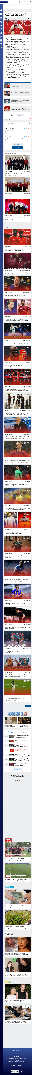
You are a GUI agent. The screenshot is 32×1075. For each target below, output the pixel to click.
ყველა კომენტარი (17, 144)
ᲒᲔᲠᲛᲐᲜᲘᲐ (28, 457)
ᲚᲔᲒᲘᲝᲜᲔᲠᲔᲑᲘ (27, 340)
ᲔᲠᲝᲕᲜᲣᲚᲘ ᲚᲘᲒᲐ (26, 672)
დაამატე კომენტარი (18, 147)
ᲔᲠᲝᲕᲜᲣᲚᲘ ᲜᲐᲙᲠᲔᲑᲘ (25, 270)
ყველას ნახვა (17, 769)
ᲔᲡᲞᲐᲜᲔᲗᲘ (28, 481)
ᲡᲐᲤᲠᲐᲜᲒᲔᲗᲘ (27, 434)
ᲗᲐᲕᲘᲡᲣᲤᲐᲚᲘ (27, 648)
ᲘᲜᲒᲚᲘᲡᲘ (28, 362)
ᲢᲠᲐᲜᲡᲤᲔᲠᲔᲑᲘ (27, 246)
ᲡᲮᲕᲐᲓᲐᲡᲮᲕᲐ (27, 505)
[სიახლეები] (18, 714)
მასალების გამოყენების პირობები (16, 1061)
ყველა (28, 705)
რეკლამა (17, 1053)
